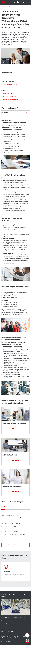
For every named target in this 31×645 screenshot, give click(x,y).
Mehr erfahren (15, 429)
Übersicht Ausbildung (8, 93)
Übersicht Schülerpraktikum (10, 99)
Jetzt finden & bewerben (9, 76)
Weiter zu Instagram (10, 577)
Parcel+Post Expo (9, 526)
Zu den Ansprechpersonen (10, 84)
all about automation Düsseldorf (15, 534)
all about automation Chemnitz (15, 518)
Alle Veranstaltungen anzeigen (15, 545)
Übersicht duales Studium (10, 96)
